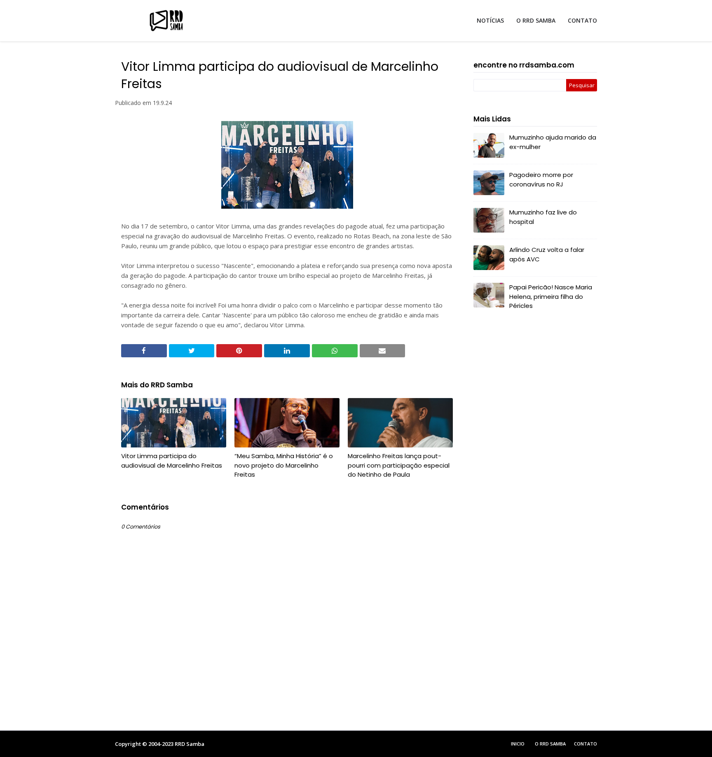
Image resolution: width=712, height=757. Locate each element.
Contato (585, 744)
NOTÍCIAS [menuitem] (490, 20)
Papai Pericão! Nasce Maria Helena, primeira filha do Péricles (550, 296)
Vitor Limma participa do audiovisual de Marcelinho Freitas (171, 461)
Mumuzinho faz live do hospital (543, 217)
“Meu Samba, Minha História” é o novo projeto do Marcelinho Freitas (283, 465)
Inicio (518, 744)
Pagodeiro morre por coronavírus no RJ (541, 179)
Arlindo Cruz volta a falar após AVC (546, 254)
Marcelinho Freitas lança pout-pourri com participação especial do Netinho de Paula (399, 465)
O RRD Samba (550, 744)
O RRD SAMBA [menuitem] (535, 20)
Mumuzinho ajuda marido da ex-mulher (552, 142)
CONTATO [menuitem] (582, 20)
